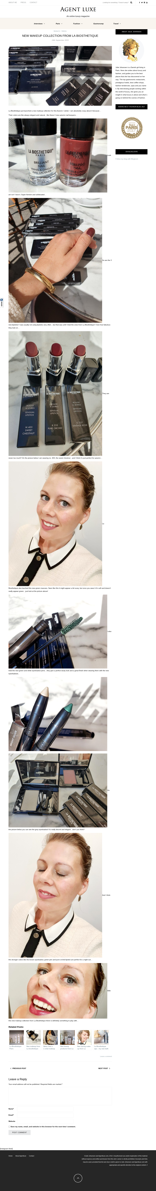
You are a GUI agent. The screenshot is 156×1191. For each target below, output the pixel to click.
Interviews (38, 24)
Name (11, 1109)
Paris (58, 24)
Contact (33, 2)
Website (12, 1121)
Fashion (76, 24)
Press (23, 2)
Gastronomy (98, 24)
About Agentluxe (20, 1156)
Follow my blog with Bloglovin (127, 159)
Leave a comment (106, 1056)
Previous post (19, 1068)
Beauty (57, 31)
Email (11, 1115)
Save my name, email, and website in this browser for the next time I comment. (43, 1127)
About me (13, 2)
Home (11, 1156)
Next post (103, 1068)
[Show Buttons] (2, 302)
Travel (115, 24)
